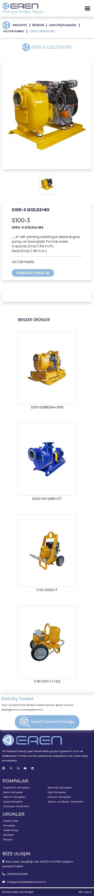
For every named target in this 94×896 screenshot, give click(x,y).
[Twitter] (11, 768)
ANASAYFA (20, 25)
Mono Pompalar (13, 792)
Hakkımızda (10, 820)
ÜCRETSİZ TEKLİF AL (32, 273)
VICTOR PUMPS (13, 31)
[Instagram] (18, 768)
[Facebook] (3, 768)
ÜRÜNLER (38, 25)
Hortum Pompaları (59, 797)
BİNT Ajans (85, 892)
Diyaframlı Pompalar (16, 787)
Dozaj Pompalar (13, 801)
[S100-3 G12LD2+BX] (47, 114)
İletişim (8, 839)
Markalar (8, 835)
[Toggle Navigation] (87, 8)
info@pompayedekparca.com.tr (26, 882)
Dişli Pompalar (57, 792)
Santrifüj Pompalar (63, 25)
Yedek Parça (10, 830)
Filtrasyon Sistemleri (16, 806)
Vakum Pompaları (14, 797)
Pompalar (9, 825)
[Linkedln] (32, 768)
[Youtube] (25, 768)
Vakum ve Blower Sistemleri (66, 801)
